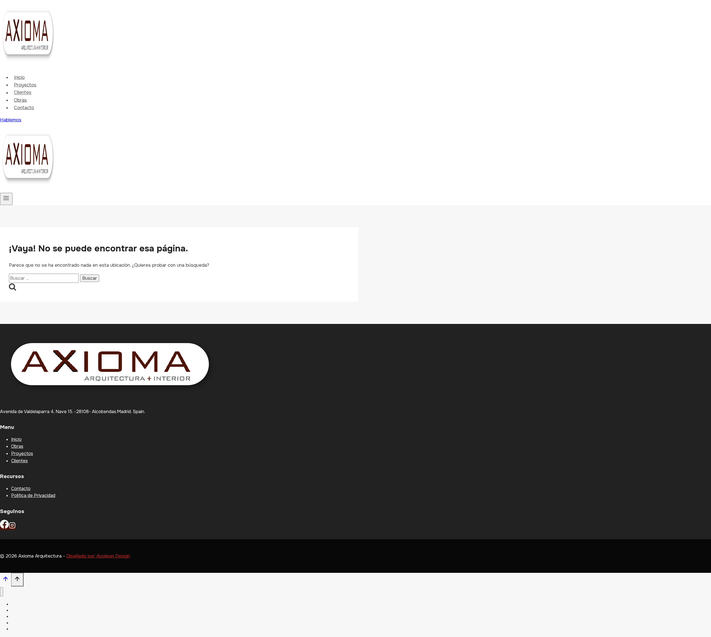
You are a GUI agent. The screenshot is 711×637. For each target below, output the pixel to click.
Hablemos (10, 120)
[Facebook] (4, 527)
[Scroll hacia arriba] (5, 580)
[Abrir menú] (6, 199)
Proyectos (25, 85)
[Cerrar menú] (1, 591)
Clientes (22, 93)
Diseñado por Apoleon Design (98, 556)
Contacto (24, 108)
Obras (20, 100)
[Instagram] (12, 527)
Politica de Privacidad (33, 495)
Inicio (19, 77)
